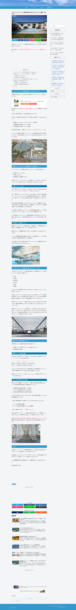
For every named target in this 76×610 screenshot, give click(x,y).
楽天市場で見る (33, 103)
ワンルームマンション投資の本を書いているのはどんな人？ (26, 72)
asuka (60, 62)
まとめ (15, 86)
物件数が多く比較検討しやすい (21, 77)
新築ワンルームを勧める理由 (21, 82)
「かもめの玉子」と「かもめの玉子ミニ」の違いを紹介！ (57, 49)
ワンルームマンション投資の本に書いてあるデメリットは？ (26, 79)
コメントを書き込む (29, 598)
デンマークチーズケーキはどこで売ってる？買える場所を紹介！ (57, 43)
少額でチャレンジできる (20, 75)
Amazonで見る (24, 103)
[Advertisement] (29, 60)
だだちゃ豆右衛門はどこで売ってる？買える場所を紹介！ (57, 34)
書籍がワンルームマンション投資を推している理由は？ (25, 73)
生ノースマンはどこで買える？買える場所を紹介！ (57, 53)
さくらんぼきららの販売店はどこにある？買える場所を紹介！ (57, 38)
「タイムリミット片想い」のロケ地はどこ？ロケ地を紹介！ (58, 66)
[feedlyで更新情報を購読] (29, 512)
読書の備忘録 (14, 484)
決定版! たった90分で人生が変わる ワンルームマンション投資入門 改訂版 (32, 101)
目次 (24, 69)
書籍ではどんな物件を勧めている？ (21, 80)
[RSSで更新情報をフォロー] (41, 512)
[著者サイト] (17, 512)
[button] (64, 25)
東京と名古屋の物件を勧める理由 (21, 84)
